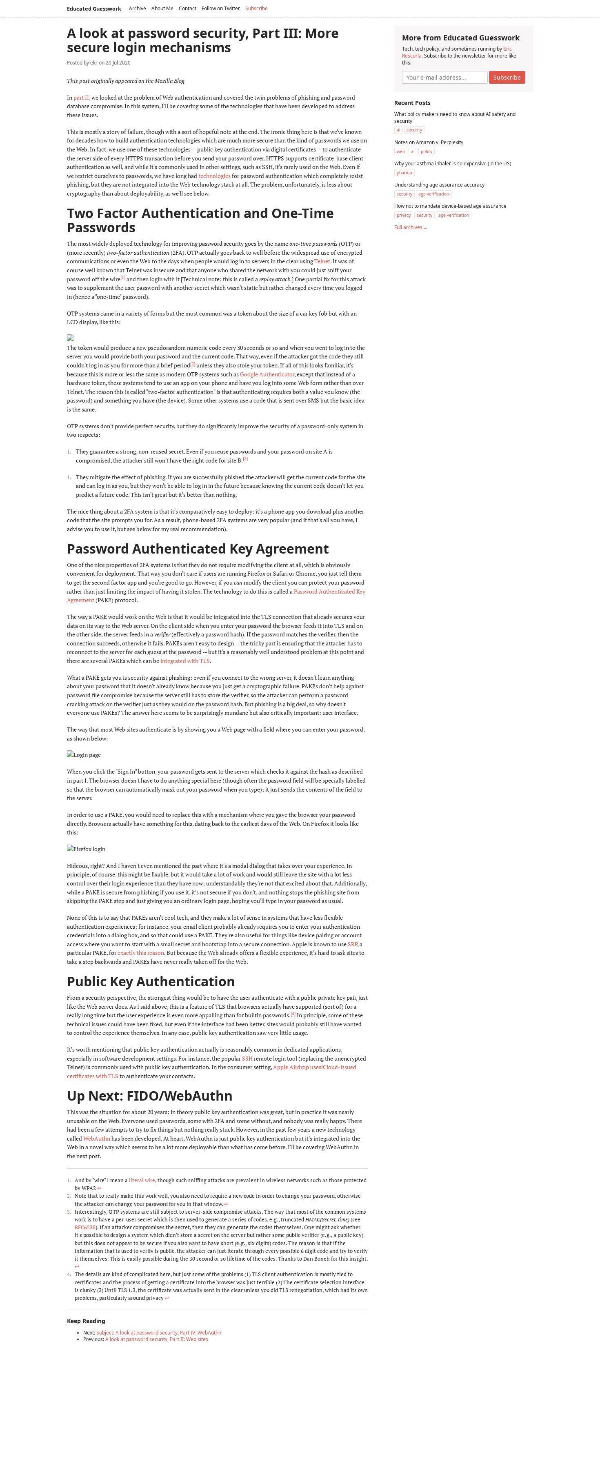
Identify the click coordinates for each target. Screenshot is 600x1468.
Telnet (322, 261)
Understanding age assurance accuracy (439, 184)
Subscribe (256, 8)
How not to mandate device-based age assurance (450, 205)
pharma (404, 172)
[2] (192, 364)
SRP (352, 944)
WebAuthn (96, 1138)
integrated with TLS (185, 661)
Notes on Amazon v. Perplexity (428, 141)
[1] (122, 277)
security (414, 130)
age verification (433, 193)
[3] (245, 458)
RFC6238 (85, 1227)
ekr (94, 62)
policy (426, 151)
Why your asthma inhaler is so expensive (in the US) (452, 163)
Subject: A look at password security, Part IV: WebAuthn (158, 1332)
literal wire (142, 1180)
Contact (187, 8)
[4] (293, 1013)
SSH (247, 1058)
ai (398, 130)
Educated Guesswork (94, 8)
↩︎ (99, 1188)
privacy (404, 215)
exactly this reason (141, 952)
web (401, 151)
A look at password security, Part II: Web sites (156, 1339)
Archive (137, 8)
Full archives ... (410, 227)
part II (81, 97)
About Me (162, 8)
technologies (214, 176)
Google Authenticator (267, 374)
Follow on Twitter (221, 8)
